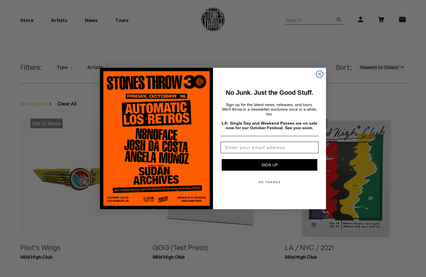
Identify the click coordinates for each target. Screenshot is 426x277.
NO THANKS (269, 182)
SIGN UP (269, 165)
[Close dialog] (319, 74)
